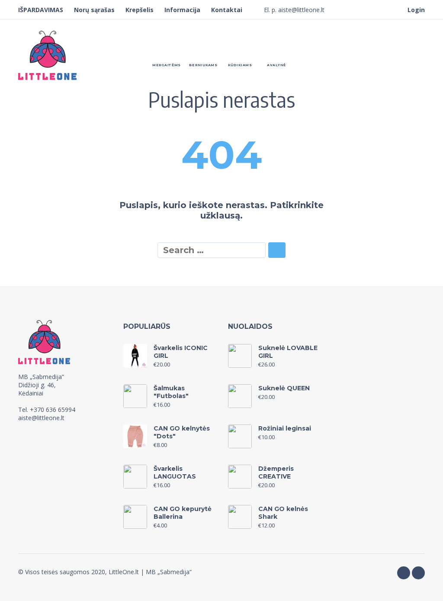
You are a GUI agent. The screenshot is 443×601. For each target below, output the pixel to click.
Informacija (182, 10)
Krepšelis (139, 10)
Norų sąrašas (94, 10)
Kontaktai (226, 10)
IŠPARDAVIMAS (40, 10)
